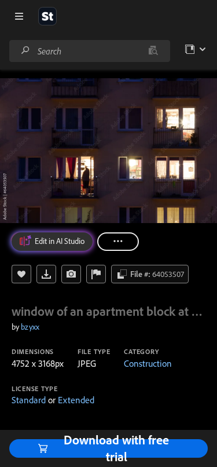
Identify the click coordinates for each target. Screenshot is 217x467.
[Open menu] (19, 16)
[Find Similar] (71, 274)
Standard (29, 400)
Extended (76, 400)
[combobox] (89, 51)
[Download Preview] (46, 274)
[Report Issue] (96, 274)
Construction (148, 363)
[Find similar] (153, 51)
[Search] (25, 51)
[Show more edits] (118, 241)
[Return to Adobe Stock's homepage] (47, 16)
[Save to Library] (21, 274)
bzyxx (30, 327)
